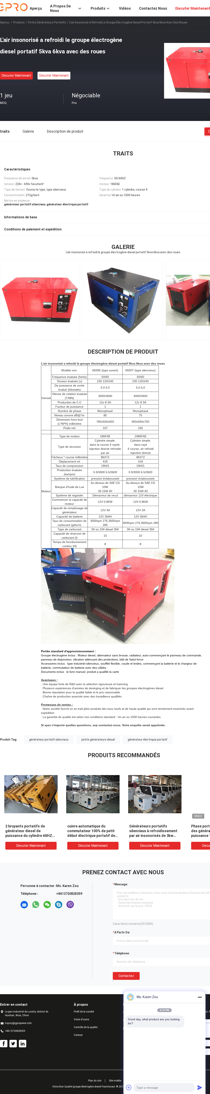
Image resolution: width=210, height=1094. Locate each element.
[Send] (199, 1087)
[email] (24, 904)
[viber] (70, 904)
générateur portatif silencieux (48, 739)
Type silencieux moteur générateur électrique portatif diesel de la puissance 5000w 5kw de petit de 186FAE (30, 835)
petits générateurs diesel (98, 739)
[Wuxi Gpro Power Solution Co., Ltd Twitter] (13, 1043)
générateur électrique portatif (147, 739)
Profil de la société (84, 1011)
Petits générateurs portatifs (47, 22)
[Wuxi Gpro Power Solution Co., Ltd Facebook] (3, 1043)
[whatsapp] (35, 904)
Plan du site (94, 1080)
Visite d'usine (81, 1019)
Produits (19, 22)
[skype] (58, 904)
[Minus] (199, 997)
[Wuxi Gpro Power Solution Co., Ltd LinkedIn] (22, 1043)
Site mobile (115, 1080)
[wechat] (47, 904)
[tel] (81, 904)
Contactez (126, 976)
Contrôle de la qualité (85, 1027)
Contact (78, 1035)
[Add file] (129, 1087)
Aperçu (4, 22)
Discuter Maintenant (16, 75)
